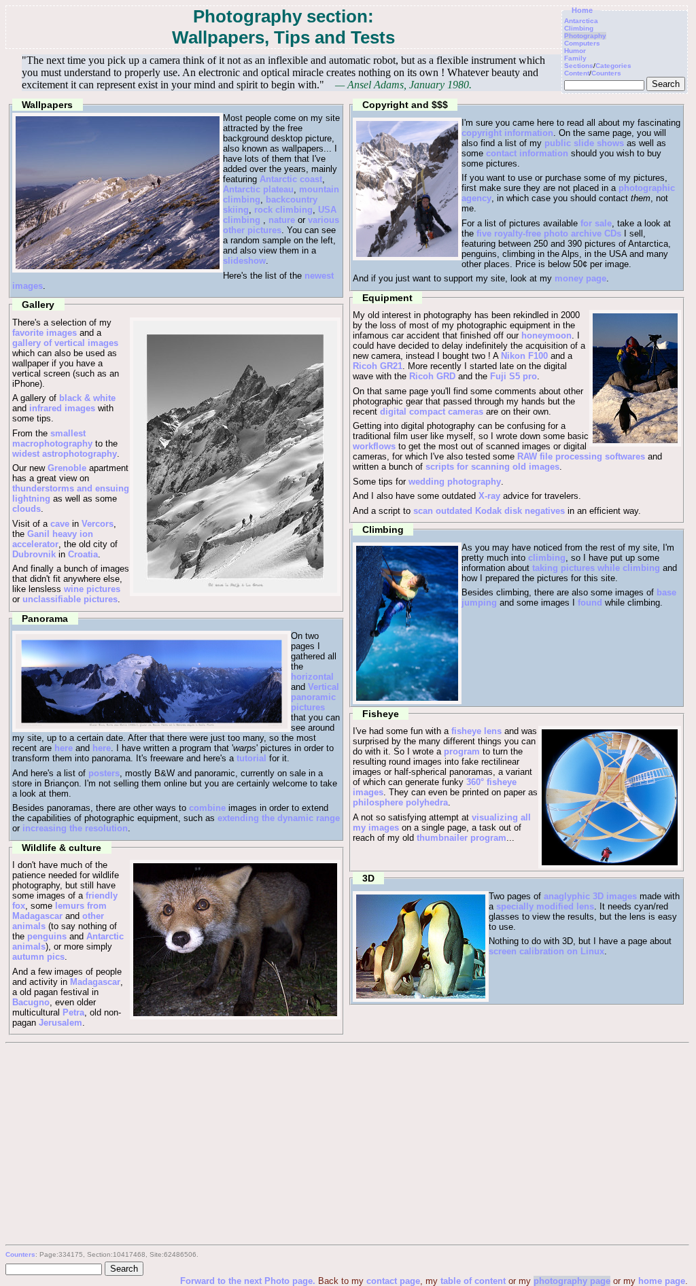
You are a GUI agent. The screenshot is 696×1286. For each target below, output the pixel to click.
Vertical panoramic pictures (315, 697)
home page (661, 1281)
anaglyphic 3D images (590, 896)
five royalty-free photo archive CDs (548, 233)
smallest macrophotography (52, 438)
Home (582, 10)
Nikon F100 (524, 356)
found (590, 602)
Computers (582, 43)
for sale (596, 223)
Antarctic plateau (258, 189)
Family (575, 58)
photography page (572, 1281)
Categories (613, 65)
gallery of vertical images (65, 343)
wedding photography (454, 481)
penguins (47, 936)
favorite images (44, 333)
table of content (473, 1281)
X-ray (489, 496)
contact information (527, 153)
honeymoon (546, 335)
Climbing (578, 28)
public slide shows (584, 143)
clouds (26, 509)
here (63, 748)
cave (59, 524)
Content (576, 73)
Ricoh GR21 (377, 366)
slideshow (244, 261)
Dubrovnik (34, 554)
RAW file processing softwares (581, 456)
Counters (606, 73)
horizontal (312, 677)
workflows (374, 446)
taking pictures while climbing (596, 568)
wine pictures (92, 589)
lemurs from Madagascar (59, 911)
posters (104, 773)
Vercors (98, 524)
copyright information (507, 133)
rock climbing (283, 210)
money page (580, 278)
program (462, 751)
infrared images (62, 408)
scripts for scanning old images (492, 467)
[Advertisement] (346, 1145)
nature (281, 220)
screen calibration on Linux (546, 951)
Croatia (83, 554)
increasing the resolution (75, 828)
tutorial (251, 758)
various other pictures (281, 225)
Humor (575, 50)
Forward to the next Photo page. (249, 1281)
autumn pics (38, 957)
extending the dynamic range (279, 818)
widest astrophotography (64, 454)
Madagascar (95, 982)
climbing (547, 558)
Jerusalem (60, 1023)
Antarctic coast (291, 179)
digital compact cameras (431, 411)
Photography (585, 35)
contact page (393, 1281)
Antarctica (581, 20)
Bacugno (31, 1002)
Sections (578, 65)
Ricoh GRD (432, 376)
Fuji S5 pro (513, 376)
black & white (87, 398)
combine (207, 808)
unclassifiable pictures (70, 599)
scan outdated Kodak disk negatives (489, 511)
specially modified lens (545, 906)
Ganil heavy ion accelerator (52, 539)
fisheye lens (476, 731)
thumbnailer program (461, 838)
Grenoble (67, 468)
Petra (73, 1012)
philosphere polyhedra (400, 802)
